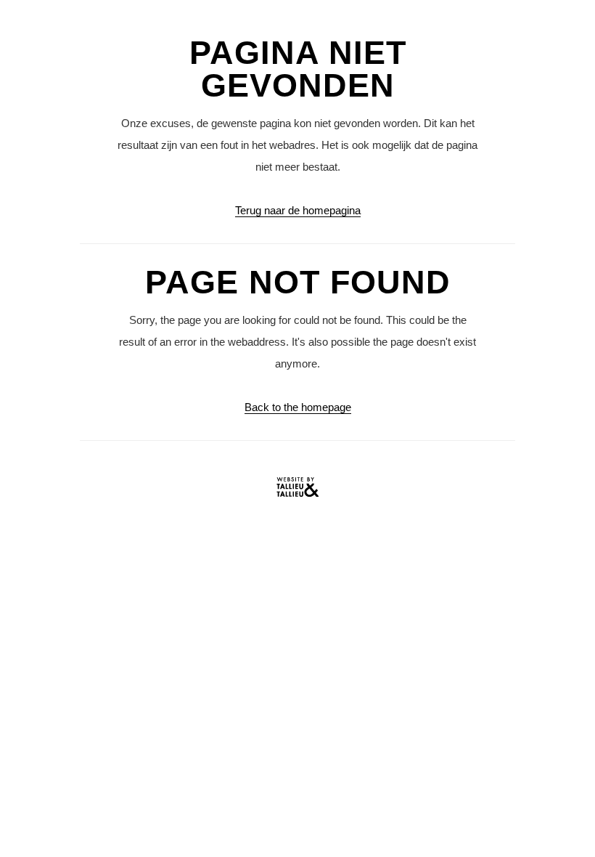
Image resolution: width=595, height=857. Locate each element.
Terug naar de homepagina (298, 210)
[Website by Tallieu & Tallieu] (297, 490)
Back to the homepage (298, 407)
